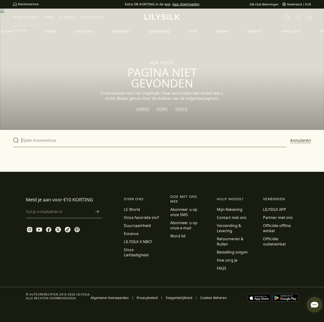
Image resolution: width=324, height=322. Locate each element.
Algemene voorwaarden (110, 298)
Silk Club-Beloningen (264, 4)
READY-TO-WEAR (25, 17)
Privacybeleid (147, 298)
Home (162, 109)
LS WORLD (67, 17)
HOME (49, 17)
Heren (181, 109)
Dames (142, 109)
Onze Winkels (92, 17)
